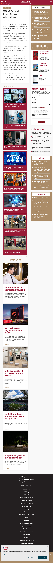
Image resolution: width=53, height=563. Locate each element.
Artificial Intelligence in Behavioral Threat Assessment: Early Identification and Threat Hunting (42, 170)
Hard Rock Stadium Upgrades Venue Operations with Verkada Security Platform (14, 416)
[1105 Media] (26, 485)
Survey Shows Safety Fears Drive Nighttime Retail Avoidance (14, 457)
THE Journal (26, 537)
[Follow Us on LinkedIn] (2, 1)
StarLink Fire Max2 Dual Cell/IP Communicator (44, 53)
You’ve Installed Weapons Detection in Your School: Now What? (41, 202)
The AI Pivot (26, 534)
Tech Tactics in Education (26, 532)
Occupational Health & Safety (26, 514)
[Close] (47, 546)
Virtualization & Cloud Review (26, 540)
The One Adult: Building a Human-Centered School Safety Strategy (42, 163)
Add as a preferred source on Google (6, 4)
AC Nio (40, 76)
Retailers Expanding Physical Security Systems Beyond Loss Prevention (14, 373)
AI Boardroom (26, 489)
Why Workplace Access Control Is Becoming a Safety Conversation (15, 289)
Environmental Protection (26, 503)
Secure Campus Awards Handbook (40, 210)
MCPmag (26, 509)
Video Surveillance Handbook (41, 207)
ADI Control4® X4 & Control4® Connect (43, 64)
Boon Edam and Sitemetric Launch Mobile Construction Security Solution (14, 251)
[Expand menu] (51, 2)
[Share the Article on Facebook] (3, 8)
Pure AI (27, 517)
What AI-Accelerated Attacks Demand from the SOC (41, 182)
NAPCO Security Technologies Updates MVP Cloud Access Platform (14, 209)
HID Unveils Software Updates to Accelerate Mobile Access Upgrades (15, 147)
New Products (41, 46)
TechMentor (26, 529)
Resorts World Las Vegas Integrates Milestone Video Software (13, 330)
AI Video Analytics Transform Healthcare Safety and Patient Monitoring (14, 126)
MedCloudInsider (26, 512)
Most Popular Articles (37, 129)
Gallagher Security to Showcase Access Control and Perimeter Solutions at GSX (14, 189)
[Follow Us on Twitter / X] (4, 1)
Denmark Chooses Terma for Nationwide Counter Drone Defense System (14, 230)
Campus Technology (26, 500)
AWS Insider (26, 495)
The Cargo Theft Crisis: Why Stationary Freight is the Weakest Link (41, 216)
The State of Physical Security (41, 197)
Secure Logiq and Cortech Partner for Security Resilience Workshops (13, 168)
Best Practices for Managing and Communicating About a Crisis (41, 177)
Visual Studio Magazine (26, 543)
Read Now (6, 301)
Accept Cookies (43, 557)
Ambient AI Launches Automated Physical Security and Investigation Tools (14, 105)
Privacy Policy (42, 107)
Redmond (26, 520)
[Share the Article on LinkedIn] (6, 8)
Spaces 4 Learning (26, 526)
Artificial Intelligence (41, 7)
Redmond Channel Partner (26, 523)
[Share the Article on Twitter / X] (8, 8)
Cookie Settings (31, 557)
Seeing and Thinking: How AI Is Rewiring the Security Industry (42, 186)
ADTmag (26, 492)
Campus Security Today (26, 497)
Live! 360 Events (26, 506)
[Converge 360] (26, 479)
